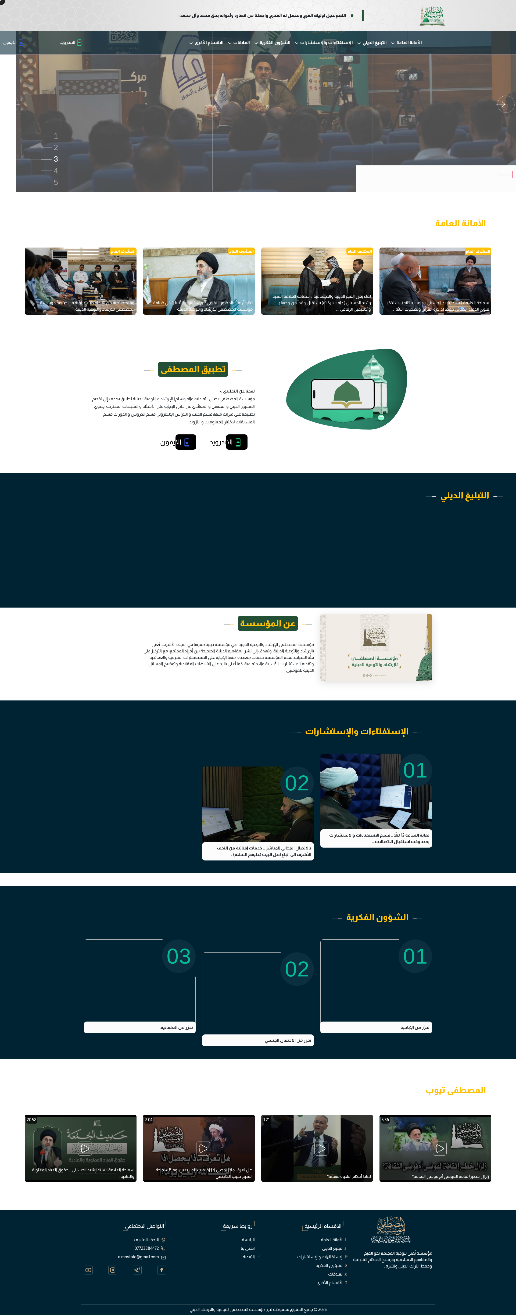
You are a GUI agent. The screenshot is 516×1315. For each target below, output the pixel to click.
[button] (29, 136)
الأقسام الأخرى (209, 42)
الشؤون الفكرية (275, 42)
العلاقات (241, 42)
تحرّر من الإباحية (414, 1027)
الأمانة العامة (409, 42)
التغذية (249, 1257)
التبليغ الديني (374, 42)
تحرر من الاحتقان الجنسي (288, 1040)
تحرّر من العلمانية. (176, 1027)
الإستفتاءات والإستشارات (326, 42)
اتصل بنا (248, 1248)
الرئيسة (248, 1239)
